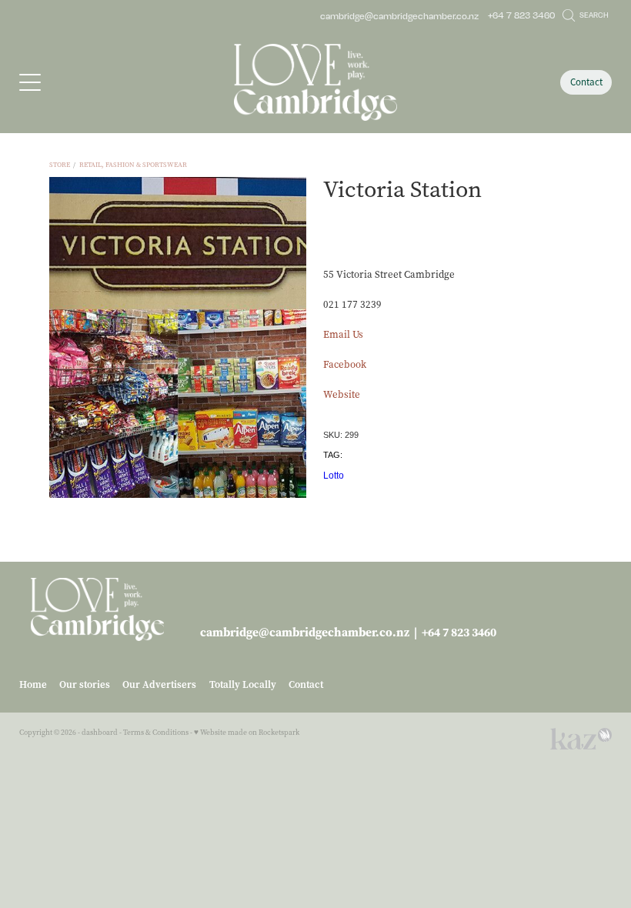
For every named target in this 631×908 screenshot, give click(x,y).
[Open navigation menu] (93, 82)
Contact (586, 81)
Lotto (333, 475)
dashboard (100, 732)
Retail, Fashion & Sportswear (133, 164)
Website (341, 394)
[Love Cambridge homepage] (315, 82)
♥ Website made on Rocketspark (246, 732)
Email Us (343, 334)
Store (59, 164)
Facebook (344, 364)
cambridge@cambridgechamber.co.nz (399, 15)
